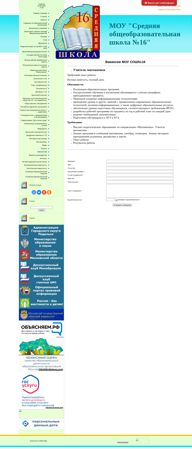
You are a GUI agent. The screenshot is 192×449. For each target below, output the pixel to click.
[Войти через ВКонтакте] (39, 192)
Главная (161, 9)
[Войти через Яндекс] (44, 192)
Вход (178, 9)
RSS (178, 6)
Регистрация (170, 9)
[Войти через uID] (34, 192)
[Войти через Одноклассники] (49, 192)
